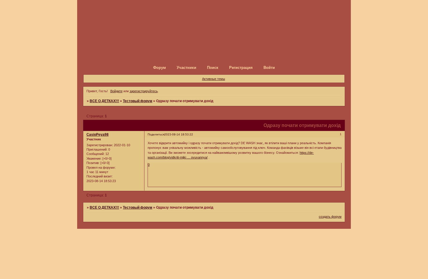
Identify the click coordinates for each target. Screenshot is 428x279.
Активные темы (213, 79)
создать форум (330, 216)
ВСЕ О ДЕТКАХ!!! (104, 101)
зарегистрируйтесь (144, 91)
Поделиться (156, 134)
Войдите (116, 91)
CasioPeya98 (97, 134)
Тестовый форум (137, 101)
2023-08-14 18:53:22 (178, 134)
